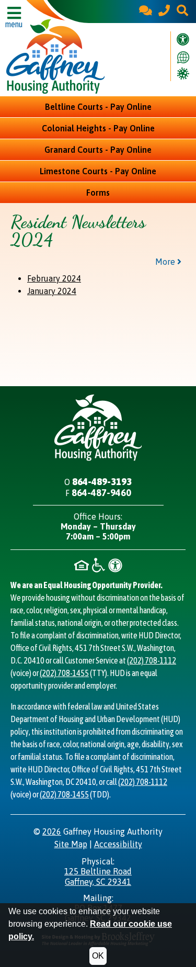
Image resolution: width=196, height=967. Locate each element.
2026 (51, 831)
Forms (98, 192)
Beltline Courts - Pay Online (98, 106)
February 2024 (54, 278)
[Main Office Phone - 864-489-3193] (164, 11)
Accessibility (118, 844)
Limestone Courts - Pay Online (98, 171)
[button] (182, 11)
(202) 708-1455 (64, 673)
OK (98, 955)
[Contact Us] (145, 11)
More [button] (166, 261)
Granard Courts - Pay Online (98, 149)
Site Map (70, 844)
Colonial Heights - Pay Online (98, 128)
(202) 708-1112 (151, 660)
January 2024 (51, 291)
